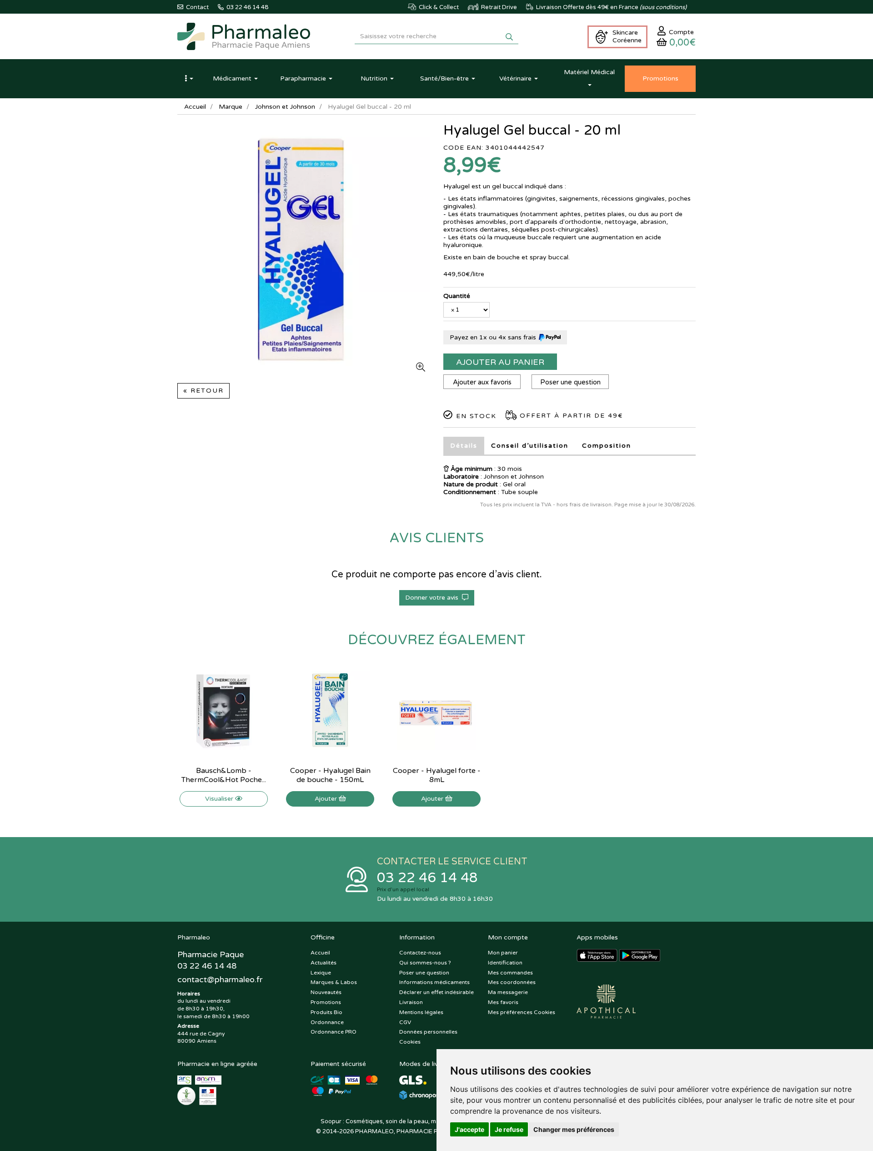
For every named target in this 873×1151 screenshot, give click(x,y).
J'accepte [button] (469, 1129)
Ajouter (327, 799)
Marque (230, 107)
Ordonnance (327, 1022)
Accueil (195, 107)
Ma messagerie (508, 992)
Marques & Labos (334, 982)
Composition (606, 445)
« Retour (203, 390)
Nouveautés (326, 992)
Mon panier (503, 952)
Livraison (411, 1002)
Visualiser (220, 799)
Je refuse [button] (509, 1129)
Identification (505, 962)
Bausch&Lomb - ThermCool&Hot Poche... (223, 775)
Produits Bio (326, 1012)
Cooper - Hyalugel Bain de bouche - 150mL (330, 775)
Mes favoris (503, 1002)
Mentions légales (421, 1012)
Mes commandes (510, 972)
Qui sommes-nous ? (425, 962)
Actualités (323, 962)
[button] (188, 79)
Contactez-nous (420, 952)
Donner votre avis (433, 597)
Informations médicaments (434, 982)
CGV (405, 1022)
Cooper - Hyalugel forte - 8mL (437, 775)
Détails (463, 445)
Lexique (321, 972)
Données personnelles (428, 1032)
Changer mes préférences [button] (573, 1129)
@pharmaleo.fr (219, 979)
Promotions (326, 1002)
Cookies (410, 1042)
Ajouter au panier (500, 362)
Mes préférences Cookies (521, 1012)
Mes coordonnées (512, 982)
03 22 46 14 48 (427, 877)
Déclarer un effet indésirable (436, 992)
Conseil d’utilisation (529, 445)
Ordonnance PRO (333, 1032)
